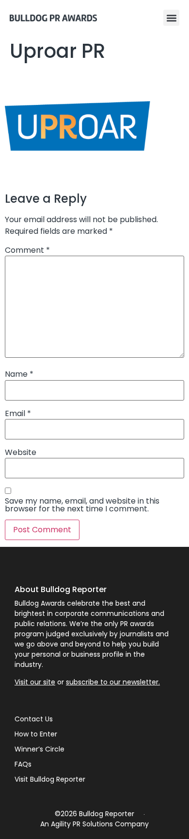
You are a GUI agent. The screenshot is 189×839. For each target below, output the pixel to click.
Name (19, 374)
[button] (171, 18)
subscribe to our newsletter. (113, 682)
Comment (27, 250)
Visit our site (35, 682)
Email (18, 414)
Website (20, 452)
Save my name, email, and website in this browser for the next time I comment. (82, 505)
